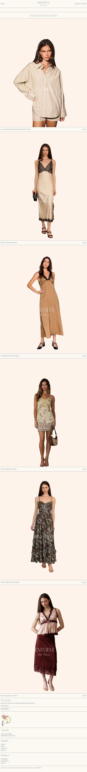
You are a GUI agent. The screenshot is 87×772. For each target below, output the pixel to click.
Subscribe (4, 708)
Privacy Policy (20, 767)
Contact (4, 748)
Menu (3, 4)
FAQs (2, 746)
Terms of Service (28, 767)
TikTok (3, 763)
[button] (77, 4)
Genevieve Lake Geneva (11, 767)
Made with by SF (37, 767)
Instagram (4, 761)
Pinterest (4, 759)
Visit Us (3, 750)
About (3, 744)
